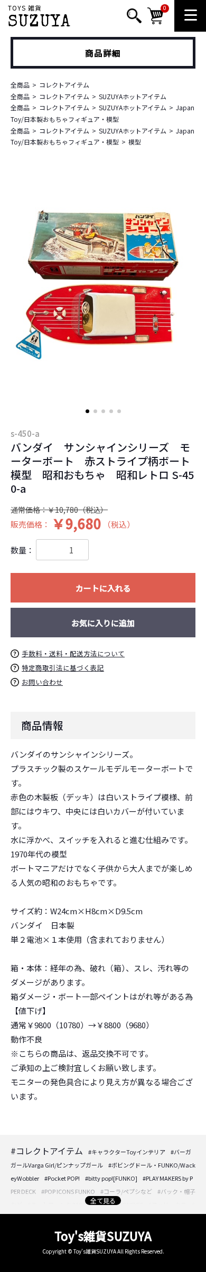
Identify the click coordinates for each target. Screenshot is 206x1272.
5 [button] (119, 411)
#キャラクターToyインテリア (126, 1151)
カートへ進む (142, 643)
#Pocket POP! (62, 1178)
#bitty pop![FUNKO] (111, 1178)
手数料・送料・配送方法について (73, 653)
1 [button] (87, 411)
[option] (103, 281)
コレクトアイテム (64, 84)
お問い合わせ (42, 682)
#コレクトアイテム (47, 1150)
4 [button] (111, 411)
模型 (134, 141)
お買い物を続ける (71, 643)
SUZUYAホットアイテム (132, 96)
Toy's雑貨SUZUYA (103, 1235)
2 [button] (95, 411)
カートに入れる (103, 588)
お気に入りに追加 (103, 622)
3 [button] (103, 411)
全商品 (20, 84)
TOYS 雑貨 (39, 18)
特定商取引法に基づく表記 (63, 668)
